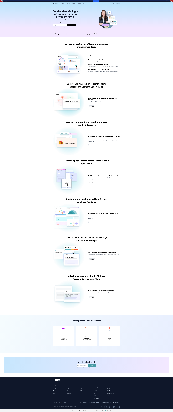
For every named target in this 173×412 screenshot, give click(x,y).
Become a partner (96, 396)
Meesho (108, 390)
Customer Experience (69, 387)
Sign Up (118, 3)
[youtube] (65, 402)
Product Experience (69, 393)
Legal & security (96, 388)
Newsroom (54, 390)
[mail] (56, 402)
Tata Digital (109, 388)
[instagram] (59, 402)
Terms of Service (64, 405)
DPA (69, 405)
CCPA (70, 405)
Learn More (105, 410)
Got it (108, 410)
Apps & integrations (97, 387)
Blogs (94, 393)
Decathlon (109, 387)
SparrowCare (55, 388)
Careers (54, 393)
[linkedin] (63, 402)
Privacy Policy (61, 405)
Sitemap (67, 405)
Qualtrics (81, 387)
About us (54, 387)
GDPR (68, 405)
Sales (67, 390)
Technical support (96, 398)
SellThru (108, 395)
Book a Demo (91, 106)
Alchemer (81, 390)
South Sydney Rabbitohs (111, 393)
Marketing (67, 388)
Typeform (81, 388)
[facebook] (61, 402)
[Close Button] (110, 410)
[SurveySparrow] (56, 3)
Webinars (95, 390)
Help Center (95, 395)
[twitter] (58, 402)
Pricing (84, 3)
